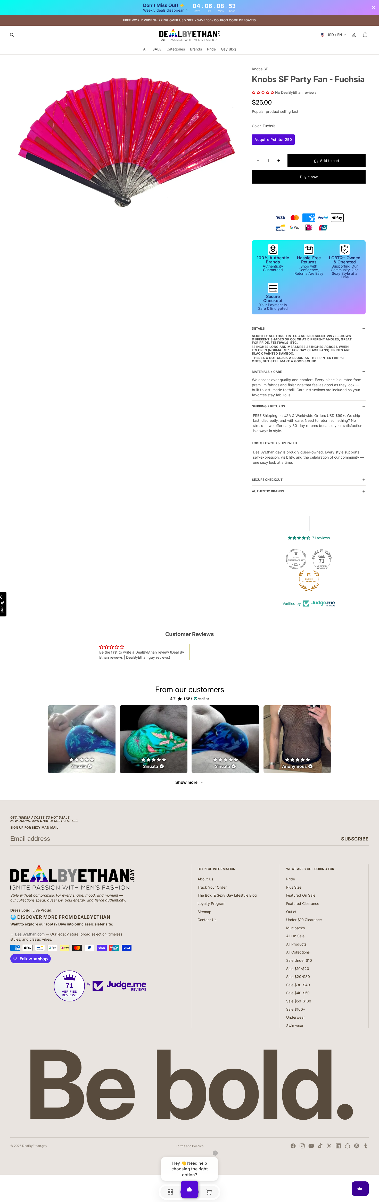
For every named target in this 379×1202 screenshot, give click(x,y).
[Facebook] (293, 1146)
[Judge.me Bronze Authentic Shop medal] (309, 580)
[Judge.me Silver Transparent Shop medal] (296, 559)
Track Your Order (212, 887)
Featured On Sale (300, 895)
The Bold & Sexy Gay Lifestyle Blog (227, 895)
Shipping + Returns (268, 406)
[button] (263, 92)
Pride (290, 879)
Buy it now (309, 177)
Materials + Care (267, 372)
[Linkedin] (338, 1146)
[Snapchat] (347, 1146)
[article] (82, 739)
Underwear (295, 1017)
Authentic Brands (268, 491)
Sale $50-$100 (298, 1001)
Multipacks (295, 928)
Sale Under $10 (299, 960)
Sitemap (204, 911)
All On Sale (295, 936)
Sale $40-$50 (298, 993)
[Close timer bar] (373, 7)
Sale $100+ (295, 1009)
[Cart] (365, 35)
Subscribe (355, 839)
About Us (205, 879)
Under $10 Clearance (304, 919)
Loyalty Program (211, 903)
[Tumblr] (365, 1146)
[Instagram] (302, 1146)
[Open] (189, 1189)
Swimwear (294, 1025)
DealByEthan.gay (34, 1146)
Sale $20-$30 (298, 976)
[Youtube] (311, 1146)
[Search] (12, 35)
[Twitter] (329, 1146)
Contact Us (206, 919)
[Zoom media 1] (121, 143)
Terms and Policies (189, 1146)
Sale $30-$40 (298, 985)
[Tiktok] (320, 1146)
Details (258, 328)
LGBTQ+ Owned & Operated (274, 443)
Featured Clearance (302, 903)
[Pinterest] (356, 1146)
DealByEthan (263, 452)
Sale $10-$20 (297, 968)
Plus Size (293, 887)
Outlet (291, 911)
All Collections (298, 952)
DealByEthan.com (30, 934)
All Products (296, 944)
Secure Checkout (267, 480)
